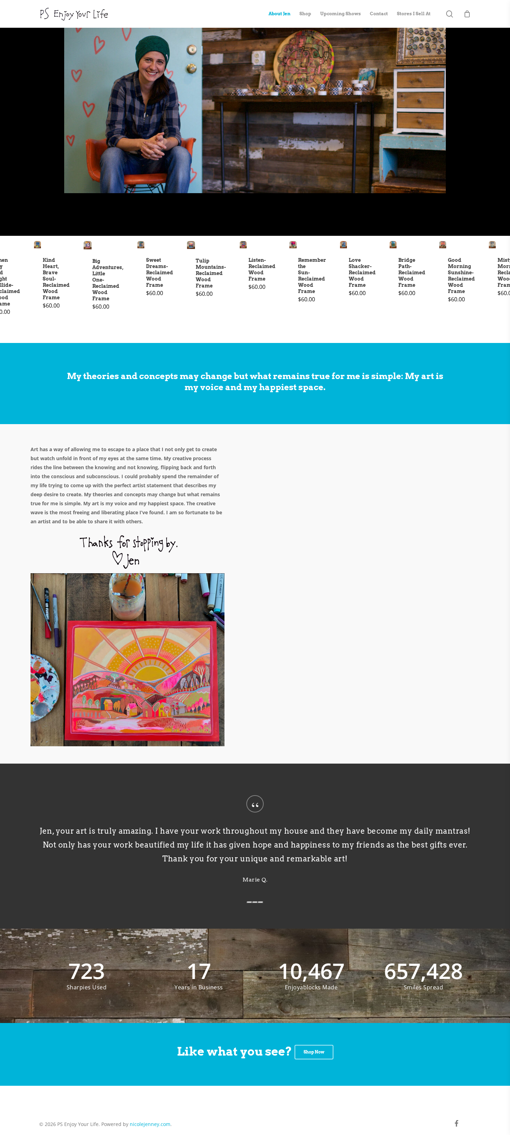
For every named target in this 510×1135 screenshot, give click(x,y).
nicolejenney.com (150, 1124)
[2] (255, 902)
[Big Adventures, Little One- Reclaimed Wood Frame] (88, 245)
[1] (249, 902)
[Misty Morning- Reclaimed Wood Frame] (492, 244)
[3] (260, 902)
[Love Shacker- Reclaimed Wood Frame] (343, 244)
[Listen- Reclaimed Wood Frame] (243, 244)
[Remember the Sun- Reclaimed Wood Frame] (293, 244)
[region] (255, 846)
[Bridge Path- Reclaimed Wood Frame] (393, 244)
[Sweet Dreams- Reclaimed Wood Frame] (141, 244)
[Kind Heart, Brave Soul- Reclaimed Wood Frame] (37, 244)
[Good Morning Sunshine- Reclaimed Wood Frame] (443, 244)
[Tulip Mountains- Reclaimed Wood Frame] (191, 245)
